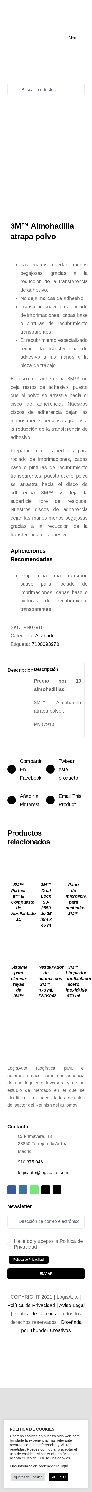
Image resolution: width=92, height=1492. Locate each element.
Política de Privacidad (31, 1305)
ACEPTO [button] (59, 1477)
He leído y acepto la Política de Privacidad (48, 1244)
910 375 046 (30, 1161)
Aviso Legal (72, 1305)
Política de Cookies (34, 1313)
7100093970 (45, 644)
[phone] (57, 1189)
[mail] (45, 1189)
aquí (64, 1466)
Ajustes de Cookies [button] (28, 1477)
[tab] (17, 670)
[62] (46, 170)
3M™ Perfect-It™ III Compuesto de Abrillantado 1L (23, 902)
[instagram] (23, 1189)
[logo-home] (42, 5)
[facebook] (11, 1189)
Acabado (44, 635)
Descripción (17, 670)
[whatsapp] (34, 1189)
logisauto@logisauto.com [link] (43, 1172)
